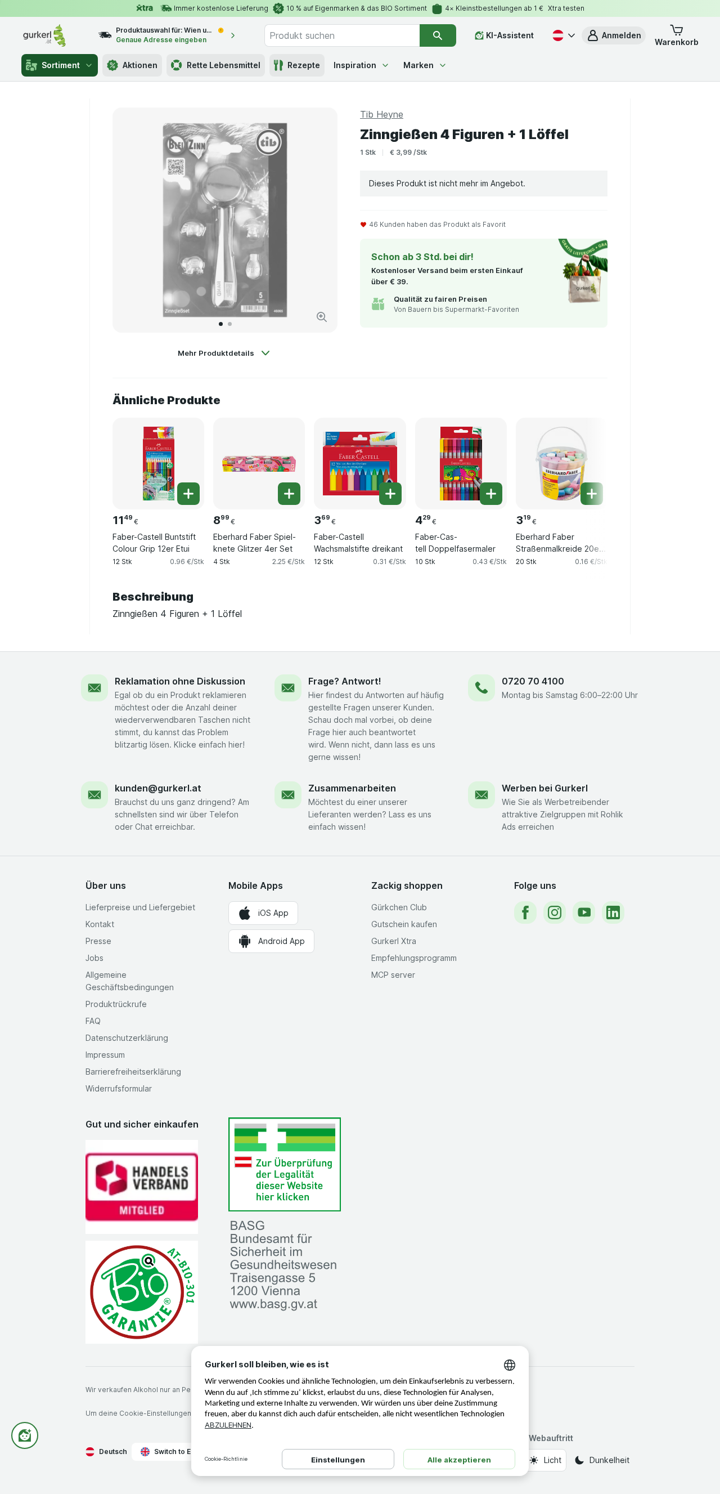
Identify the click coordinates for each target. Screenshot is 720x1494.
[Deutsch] (562, 35)
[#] (284, 1164)
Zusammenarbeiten (352, 788)
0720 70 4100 (533, 681)
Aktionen (140, 65)
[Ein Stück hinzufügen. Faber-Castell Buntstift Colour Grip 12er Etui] (188, 493)
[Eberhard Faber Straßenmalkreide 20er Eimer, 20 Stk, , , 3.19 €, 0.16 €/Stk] (562, 463)
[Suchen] (438, 35)
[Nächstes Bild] (317, 220)
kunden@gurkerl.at (158, 788)
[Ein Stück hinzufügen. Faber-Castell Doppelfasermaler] (491, 493)
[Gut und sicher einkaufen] (142, 1292)
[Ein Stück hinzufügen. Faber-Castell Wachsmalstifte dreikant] (390, 493)
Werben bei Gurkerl (545, 788)
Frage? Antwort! (344, 681)
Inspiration (355, 65)
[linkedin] (613, 912)
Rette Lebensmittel (223, 65)
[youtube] (584, 912)
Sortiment (61, 65)
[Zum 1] (221, 324)
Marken (418, 65)
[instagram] (554, 912)
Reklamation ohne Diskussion (180, 681)
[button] (614, 35)
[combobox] (342, 35)
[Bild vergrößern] (322, 317)
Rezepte (303, 65)
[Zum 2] (230, 324)
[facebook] (525, 912)
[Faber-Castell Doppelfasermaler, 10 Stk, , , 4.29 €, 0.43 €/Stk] (461, 463)
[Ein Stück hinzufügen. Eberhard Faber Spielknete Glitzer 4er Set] (289, 493)
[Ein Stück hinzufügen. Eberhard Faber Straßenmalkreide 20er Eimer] (591, 493)
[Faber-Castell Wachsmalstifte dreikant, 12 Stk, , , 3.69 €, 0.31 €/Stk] (360, 463)
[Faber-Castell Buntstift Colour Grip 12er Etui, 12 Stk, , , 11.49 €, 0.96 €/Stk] (158, 463)
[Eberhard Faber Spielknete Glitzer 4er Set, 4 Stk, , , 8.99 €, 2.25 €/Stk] (259, 463)
